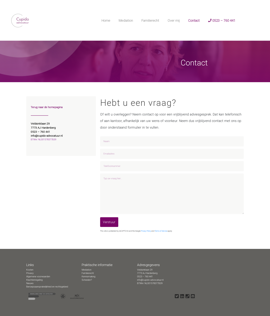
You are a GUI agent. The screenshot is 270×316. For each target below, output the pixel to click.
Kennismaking (88, 276)
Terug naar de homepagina (47, 107)
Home (106, 21)
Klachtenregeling (34, 280)
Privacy (30, 273)
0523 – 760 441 (223, 21)
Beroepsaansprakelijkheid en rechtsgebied (47, 286)
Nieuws (29, 283)
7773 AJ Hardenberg (43, 127)
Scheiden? (87, 280)
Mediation (126, 21)
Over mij (174, 21)
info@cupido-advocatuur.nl (47, 135)
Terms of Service (161, 231)
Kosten (29, 269)
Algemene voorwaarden (38, 276)
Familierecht (150, 21)
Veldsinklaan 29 (40, 123)
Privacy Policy (146, 231)
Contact (194, 21)
